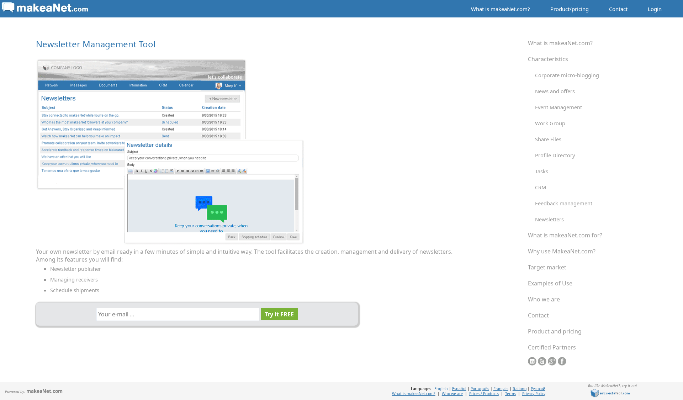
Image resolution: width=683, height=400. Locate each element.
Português (480, 388)
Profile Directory (555, 155)
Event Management (558, 107)
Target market (547, 267)
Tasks (541, 171)
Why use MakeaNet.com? (561, 251)
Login (655, 8)
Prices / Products (484, 393)
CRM (540, 187)
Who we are (544, 299)
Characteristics (548, 59)
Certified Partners (552, 347)
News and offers (555, 91)
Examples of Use (550, 283)
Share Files (548, 139)
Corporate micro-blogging (567, 75)
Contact (618, 8)
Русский (538, 388)
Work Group (550, 123)
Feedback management (563, 203)
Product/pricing (569, 8)
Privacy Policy (533, 393)
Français (500, 388)
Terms (510, 393)
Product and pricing (555, 331)
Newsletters (549, 219)
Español (459, 388)
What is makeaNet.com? (500, 8)
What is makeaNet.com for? (565, 235)
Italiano (519, 388)
